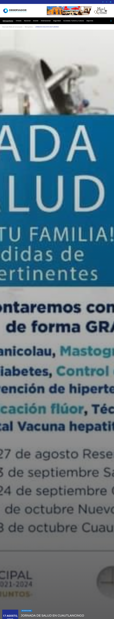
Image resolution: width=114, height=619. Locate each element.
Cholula (18, 21)
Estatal (35, 21)
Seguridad (57, 21)
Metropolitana (8, 21)
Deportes (89, 21)
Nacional (27, 21)
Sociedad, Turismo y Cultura (73, 21)
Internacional (45, 21)
